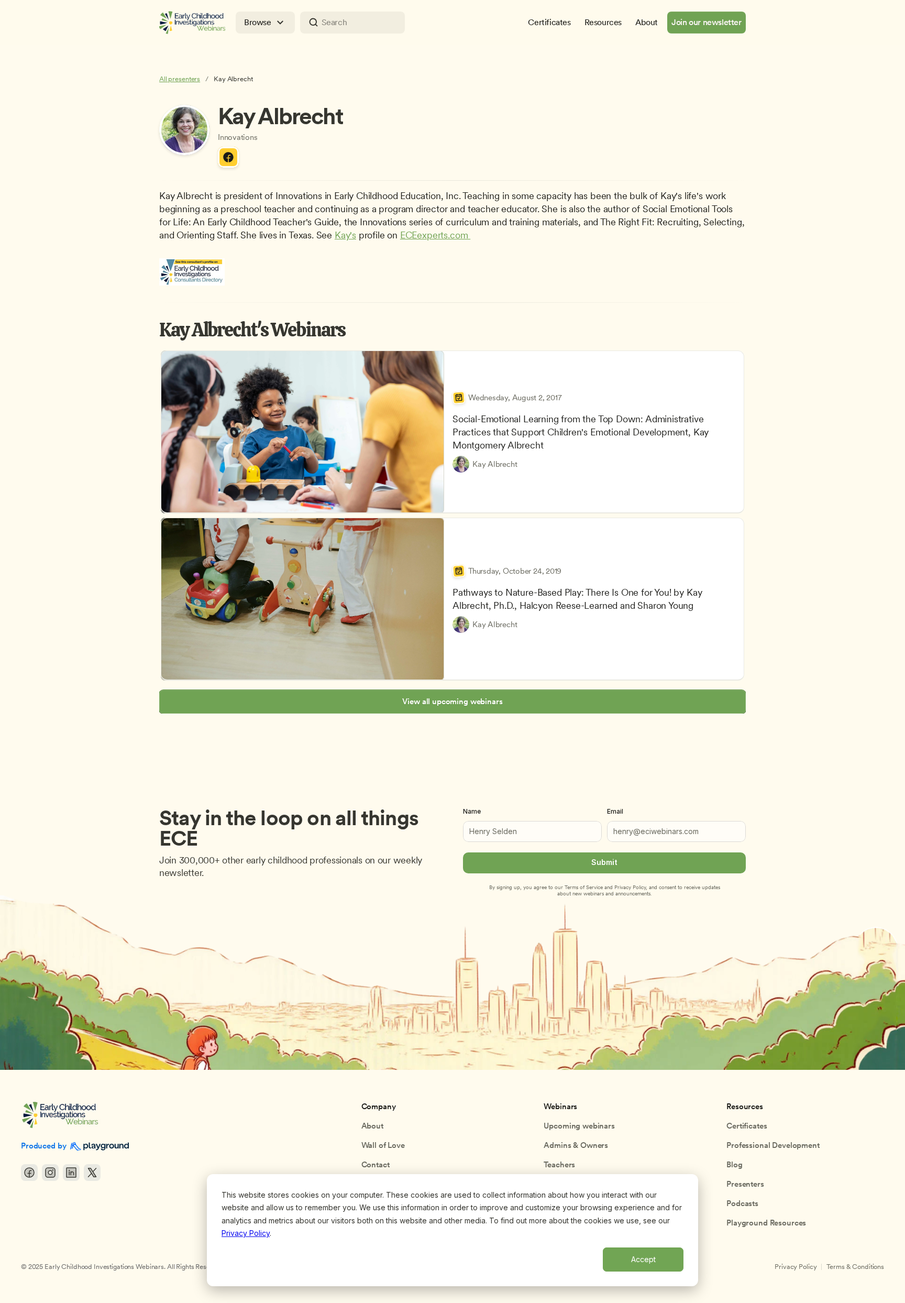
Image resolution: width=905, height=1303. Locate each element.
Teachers (559, 1164)
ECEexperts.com (435, 234)
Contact (375, 1164)
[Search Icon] (352, 23)
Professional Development (772, 1145)
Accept (643, 1259)
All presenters (179, 79)
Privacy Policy (246, 1233)
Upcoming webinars (579, 1126)
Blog (734, 1164)
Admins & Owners (576, 1145)
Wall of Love (383, 1145)
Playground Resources (766, 1223)
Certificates (746, 1126)
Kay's (345, 234)
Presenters (745, 1184)
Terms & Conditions (855, 1267)
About (372, 1126)
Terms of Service (584, 887)
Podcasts (742, 1203)
